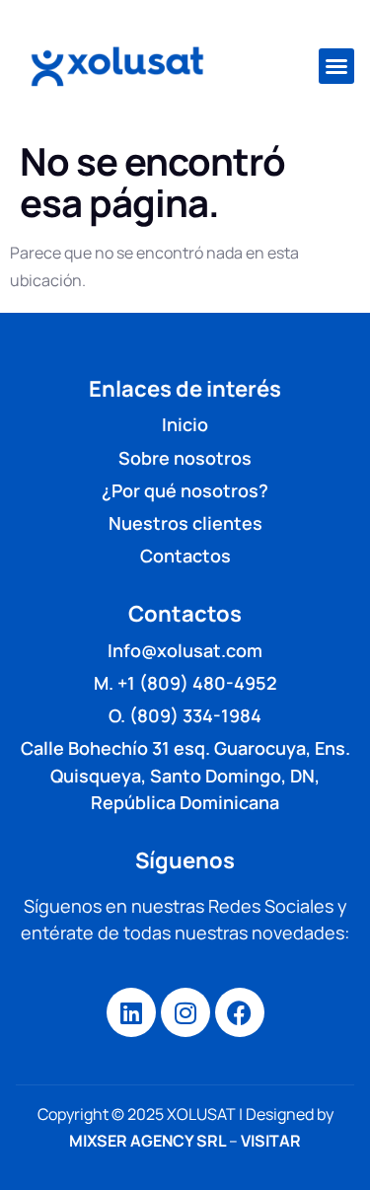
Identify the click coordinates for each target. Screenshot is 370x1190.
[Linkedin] (131, 1012)
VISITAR (271, 1141)
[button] (336, 66)
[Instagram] (185, 1012)
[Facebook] (239, 1012)
